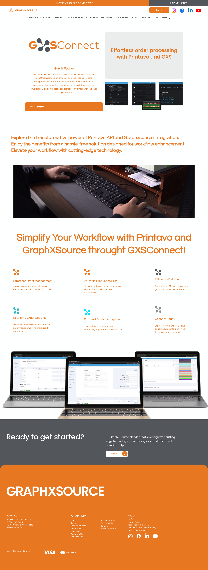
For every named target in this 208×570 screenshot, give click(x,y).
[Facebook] (182, 10)
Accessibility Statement (138, 525)
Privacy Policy (134, 522)
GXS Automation (108, 520)
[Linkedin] (190, 10)
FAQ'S (130, 519)
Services (75, 523)
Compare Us (77, 534)
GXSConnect (77, 536)
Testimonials (107, 523)
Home (73, 520)
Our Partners (77, 528)
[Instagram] (174, 10)
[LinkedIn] (147, 536)
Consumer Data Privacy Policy (142, 527)
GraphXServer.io (78, 525)
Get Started (76, 531)
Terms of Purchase (136, 530)
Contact (104, 526)
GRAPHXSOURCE (26, 10)
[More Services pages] (63, 17)
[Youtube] (198, 10)
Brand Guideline (108, 528)
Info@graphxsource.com (19, 519)
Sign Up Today (178, 2)
